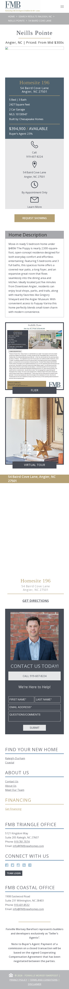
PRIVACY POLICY (18, 979)
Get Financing (13, 809)
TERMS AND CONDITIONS (44, 979)
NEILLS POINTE (16, 20)
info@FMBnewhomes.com (28, 846)
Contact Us (11, 781)
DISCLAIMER (34, 984)
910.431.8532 (22, 905)
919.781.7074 (22, 841)
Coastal (9, 762)
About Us (10, 786)
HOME (11, 16)
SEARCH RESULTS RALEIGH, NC (35, 16)
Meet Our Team (14, 790)
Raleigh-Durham (15, 758)
